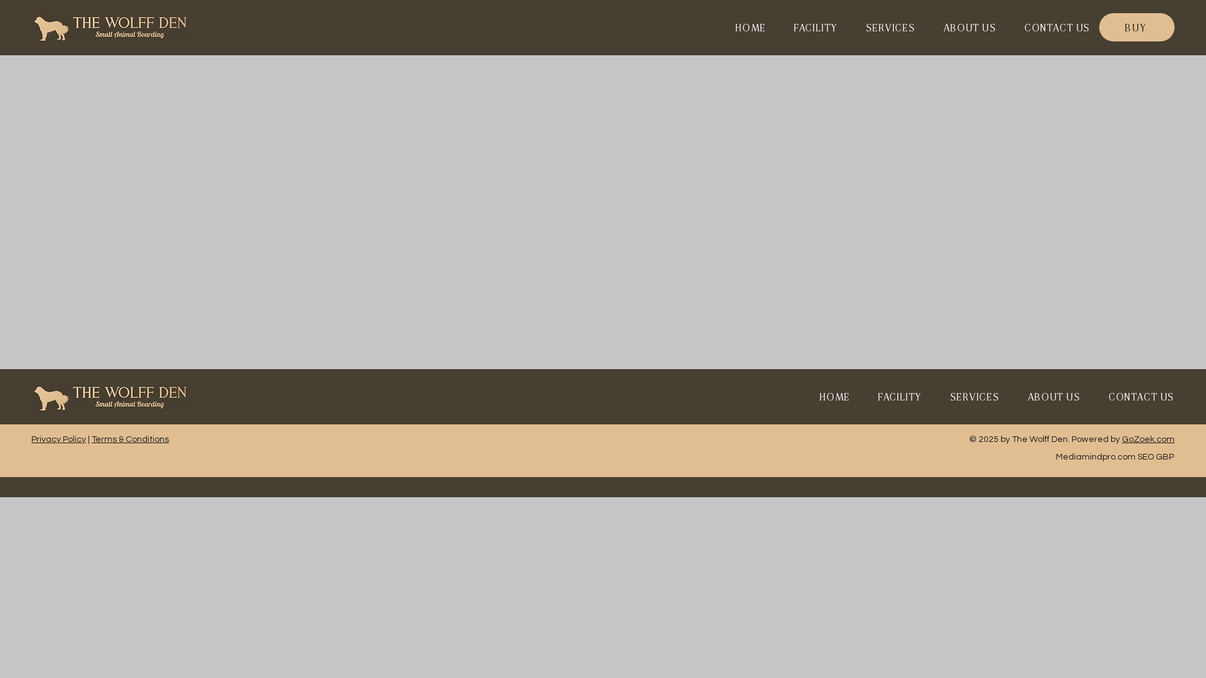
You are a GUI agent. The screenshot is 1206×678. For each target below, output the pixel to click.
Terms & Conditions (130, 439)
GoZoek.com (1148, 439)
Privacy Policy (58, 439)
